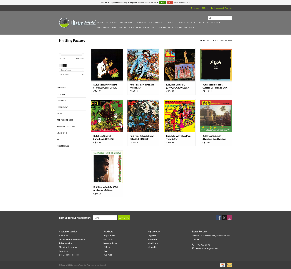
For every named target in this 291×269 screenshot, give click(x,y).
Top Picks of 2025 (185, 22)
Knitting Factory (223, 41)
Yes (162, 3)
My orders (152, 239)
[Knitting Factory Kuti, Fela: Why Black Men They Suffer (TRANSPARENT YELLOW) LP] (180, 116)
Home (100, 22)
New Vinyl (112, 22)
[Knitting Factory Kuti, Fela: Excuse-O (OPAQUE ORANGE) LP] (180, 64)
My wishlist (153, 247)
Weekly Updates (184, 27)
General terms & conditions (72, 239)
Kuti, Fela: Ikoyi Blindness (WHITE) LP (142, 86)
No (170, 3)
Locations (63, 251)
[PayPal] (229, 265)
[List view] (65, 66)
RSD (114, 27)
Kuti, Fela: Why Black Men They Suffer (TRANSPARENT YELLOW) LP (179, 137)
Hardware (141, 22)
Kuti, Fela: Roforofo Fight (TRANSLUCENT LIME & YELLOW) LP (105, 86)
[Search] (210, 17)
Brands (210, 41)
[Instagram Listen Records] (229, 217)
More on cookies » (182, 3)
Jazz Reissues (126, 27)
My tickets (153, 243)
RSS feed (108, 254)
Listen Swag (156, 22)
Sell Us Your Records (69, 254)
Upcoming (103, 27)
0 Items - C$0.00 (201, 8)
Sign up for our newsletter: (75, 217)
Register (152, 235)
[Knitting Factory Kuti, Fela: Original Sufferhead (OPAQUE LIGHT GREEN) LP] (107, 116)
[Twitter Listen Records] (224, 217)
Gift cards (142, 27)
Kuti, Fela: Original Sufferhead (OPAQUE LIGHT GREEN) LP (103, 137)
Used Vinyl (126, 22)
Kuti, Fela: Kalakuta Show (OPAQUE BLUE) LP (142, 137)
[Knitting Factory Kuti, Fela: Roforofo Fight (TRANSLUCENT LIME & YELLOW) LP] (107, 64)
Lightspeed (101, 265)
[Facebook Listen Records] (218, 217)
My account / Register (223, 8)
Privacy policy (65, 243)
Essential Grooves (209, 22)
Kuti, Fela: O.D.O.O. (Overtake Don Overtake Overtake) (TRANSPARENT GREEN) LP (215, 137)
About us (63, 235)
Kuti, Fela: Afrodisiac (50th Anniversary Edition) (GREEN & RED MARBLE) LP (106, 189)
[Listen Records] (77, 23)
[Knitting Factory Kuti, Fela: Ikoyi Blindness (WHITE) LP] (143, 64)
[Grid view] (61, 66)
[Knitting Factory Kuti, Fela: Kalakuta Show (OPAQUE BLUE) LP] (143, 116)
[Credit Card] (222, 265)
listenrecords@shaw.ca (207, 248)
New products (110, 243)
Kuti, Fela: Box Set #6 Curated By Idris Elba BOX (214, 86)
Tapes (169, 22)
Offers (107, 247)
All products (109, 235)
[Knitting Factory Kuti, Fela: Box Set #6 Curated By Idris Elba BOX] (216, 64)
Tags (106, 251)
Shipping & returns (68, 247)
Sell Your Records (162, 27)
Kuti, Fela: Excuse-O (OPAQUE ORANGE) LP (177, 86)
